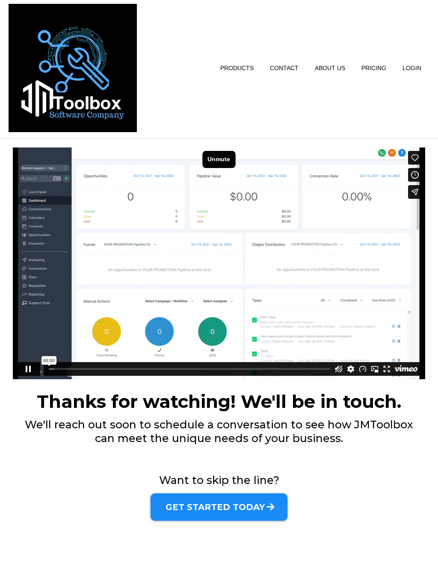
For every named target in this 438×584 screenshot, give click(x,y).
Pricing (373, 68)
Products (237, 68)
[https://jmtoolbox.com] (73, 68)
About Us (330, 68)
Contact (284, 68)
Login (411, 68)
